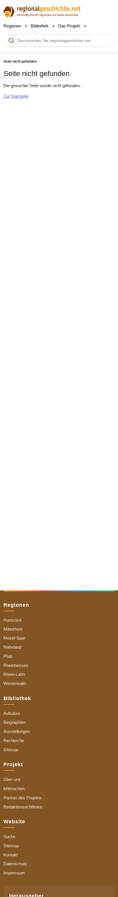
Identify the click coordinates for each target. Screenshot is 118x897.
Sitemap (11, 845)
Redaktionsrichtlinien (22, 806)
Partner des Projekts (22, 797)
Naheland (12, 647)
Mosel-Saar (14, 638)
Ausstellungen (16, 731)
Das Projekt (69, 25)
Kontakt (10, 854)
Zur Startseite (16, 96)
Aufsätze (11, 713)
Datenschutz (15, 863)
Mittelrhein (13, 629)
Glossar (10, 749)
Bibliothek (40, 25)
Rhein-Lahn (14, 674)
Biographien (14, 722)
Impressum (14, 872)
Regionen (12, 25)
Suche (9, 836)
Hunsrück (12, 620)
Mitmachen (13, 788)
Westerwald (14, 683)
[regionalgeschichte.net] (42, 11)
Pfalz (8, 656)
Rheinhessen (15, 665)
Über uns (12, 779)
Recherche (13, 740)
